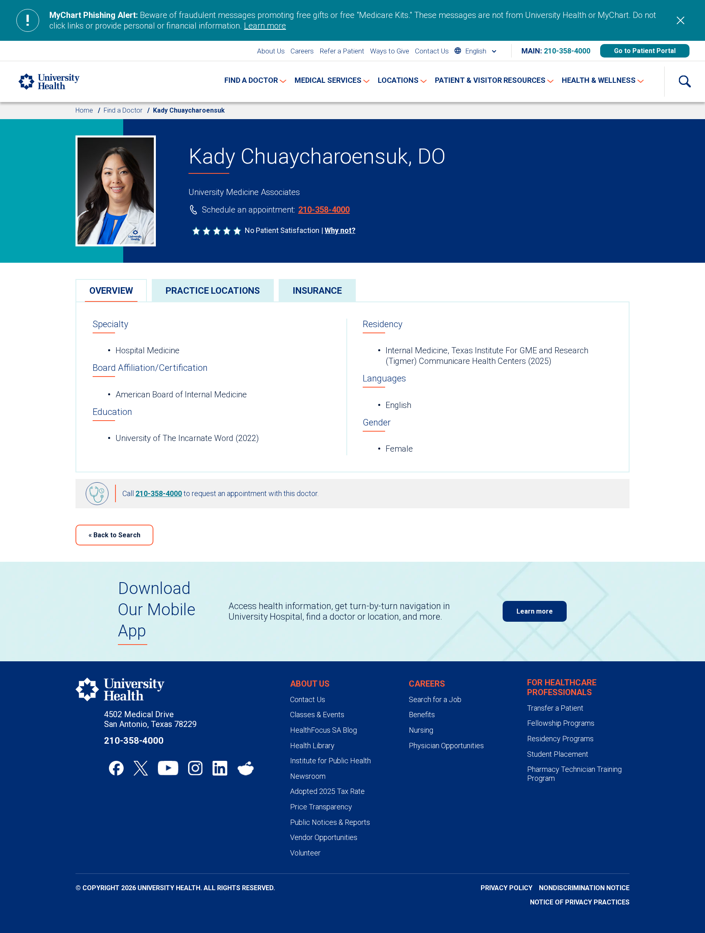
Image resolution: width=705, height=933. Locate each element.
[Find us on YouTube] (168, 768)
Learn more (265, 26)
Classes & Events (317, 714)
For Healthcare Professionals (561, 687)
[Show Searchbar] (684, 81)
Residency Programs (560, 738)
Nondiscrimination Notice (584, 888)
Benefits (422, 714)
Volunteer (305, 853)
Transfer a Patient (555, 708)
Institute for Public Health (330, 760)
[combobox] (475, 50)
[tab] (111, 290)
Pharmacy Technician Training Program (574, 773)
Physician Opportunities (446, 745)
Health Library (312, 745)
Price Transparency (321, 806)
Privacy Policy (506, 888)
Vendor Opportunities (323, 837)
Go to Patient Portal (645, 51)
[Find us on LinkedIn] (220, 768)
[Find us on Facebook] (116, 768)
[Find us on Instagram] (195, 768)
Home (84, 110)
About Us (271, 51)
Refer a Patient (341, 51)
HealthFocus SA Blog (323, 730)
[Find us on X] (141, 768)
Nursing (421, 730)
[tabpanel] (352, 386)
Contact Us (432, 51)
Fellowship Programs (560, 723)
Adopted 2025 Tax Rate (327, 791)
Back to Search (114, 535)
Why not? (340, 230)
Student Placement (557, 754)
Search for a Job (435, 699)
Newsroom (308, 776)
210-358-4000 (567, 51)
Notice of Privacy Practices (580, 902)
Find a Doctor (123, 110)
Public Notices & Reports (330, 822)
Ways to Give (389, 51)
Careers (302, 51)
